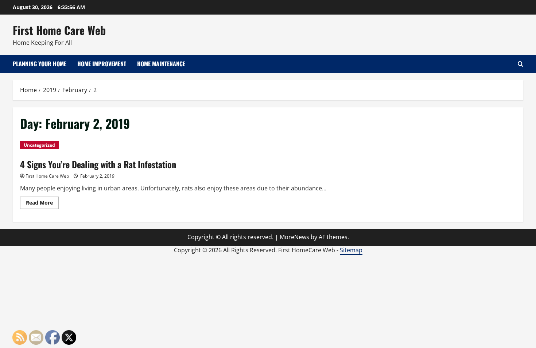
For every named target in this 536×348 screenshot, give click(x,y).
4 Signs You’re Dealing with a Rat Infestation (98, 164)
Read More (42, 204)
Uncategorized (39, 145)
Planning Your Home (39, 63)
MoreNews (294, 237)
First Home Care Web (59, 30)
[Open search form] (520, 64)
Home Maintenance (161, 63)
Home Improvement (101, 63)
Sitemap (351, 250)
